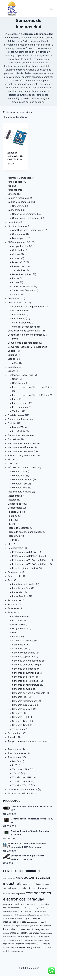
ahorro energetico (9, 878)
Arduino (19, 878)
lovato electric (11, 929)
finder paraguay (25, 911)
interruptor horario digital (11, 926)
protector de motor (30, 940)
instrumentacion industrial (37, 922)
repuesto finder (43, 940)
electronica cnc (46, 908)
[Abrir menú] (51, 9)
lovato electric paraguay (32, 929)
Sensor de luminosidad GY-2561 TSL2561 (15, 156)
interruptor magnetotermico (30, 926)
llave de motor (45, 926)
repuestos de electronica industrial (19, 944)
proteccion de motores (14, 940)
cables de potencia (17, 894)
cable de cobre (34, 888)
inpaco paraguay (33, 918)
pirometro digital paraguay (27, 937)
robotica (39, 944)
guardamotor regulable (11, 915)
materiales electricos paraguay (25, 933)
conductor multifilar (13, 904)
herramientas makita (17, 918)
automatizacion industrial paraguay (35, 884)
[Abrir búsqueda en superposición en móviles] (46, 8)
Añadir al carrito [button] (16, 170)
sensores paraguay (25, 947)
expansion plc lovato (10, 911)
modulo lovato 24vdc (10, 937)
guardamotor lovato (39, 911)
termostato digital (17, 951)
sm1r (38, 948)
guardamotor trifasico (26, 915)
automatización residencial (14, 888)
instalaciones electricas (14, 922)
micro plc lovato (46, 933)
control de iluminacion (31, 904)
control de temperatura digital (30, 908)
